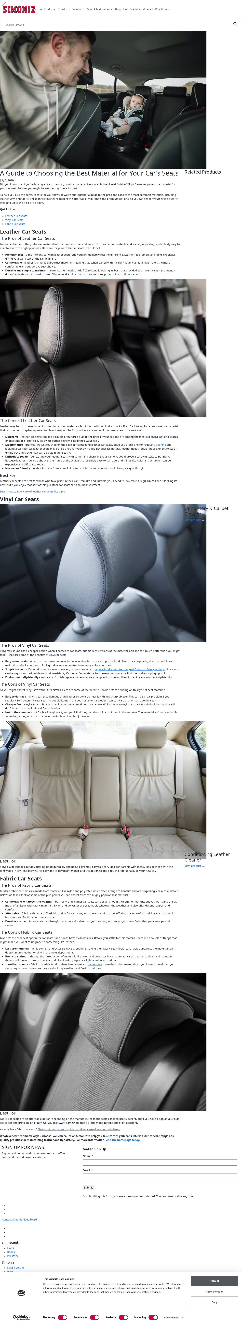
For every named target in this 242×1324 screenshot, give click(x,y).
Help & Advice (131, 9)
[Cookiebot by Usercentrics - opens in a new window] (21, 1317)
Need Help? (30, 1219)
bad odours (95, 964)
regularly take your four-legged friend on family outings (130, 669)
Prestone (13, 1256)
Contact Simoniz (12, 1219)
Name (88, 1156)
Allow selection (214, 1291)
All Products (47, 9)
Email (88, 1170)
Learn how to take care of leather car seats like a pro (33, 491)
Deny (214, 1302)
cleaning (161, 444)
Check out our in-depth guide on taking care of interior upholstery (79, 1129)
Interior (77, 9)
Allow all (214, 1280)
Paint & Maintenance (99, 9)
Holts (10, 1248)
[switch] (94, 1317)
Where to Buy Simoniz (156, 9)
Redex (11, 1252)
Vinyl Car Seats (14, 220)
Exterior (63, 9)
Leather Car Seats (16, 216)
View (193, 520)
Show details (171, 1317)
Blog (118, 9)
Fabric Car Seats (15, 224)
